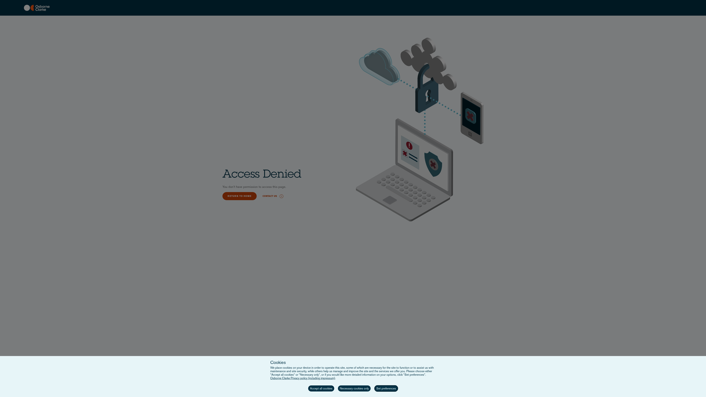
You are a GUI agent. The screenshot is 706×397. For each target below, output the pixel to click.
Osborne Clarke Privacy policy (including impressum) (302, 378)
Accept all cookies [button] (321, 388)
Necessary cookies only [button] (354, 388)
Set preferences (386, 388)
